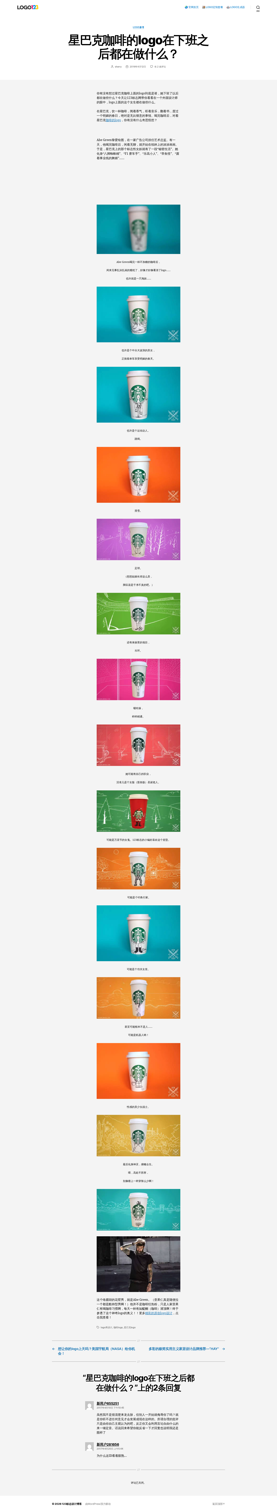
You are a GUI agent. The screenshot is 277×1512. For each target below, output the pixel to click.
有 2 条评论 (160, 66)
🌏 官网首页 (192, 7)
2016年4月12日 (138, 66)
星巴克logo (129, 1327)
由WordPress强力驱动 (98, 1503)
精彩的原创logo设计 (158, 1313)
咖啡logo (118, 1327)
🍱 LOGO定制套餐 (212, 7)
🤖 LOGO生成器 (236, 7)
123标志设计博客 (72, 1503)
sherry (118, 66)
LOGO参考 (138, 27)
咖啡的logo (113, 120)
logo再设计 (106, 1327)
